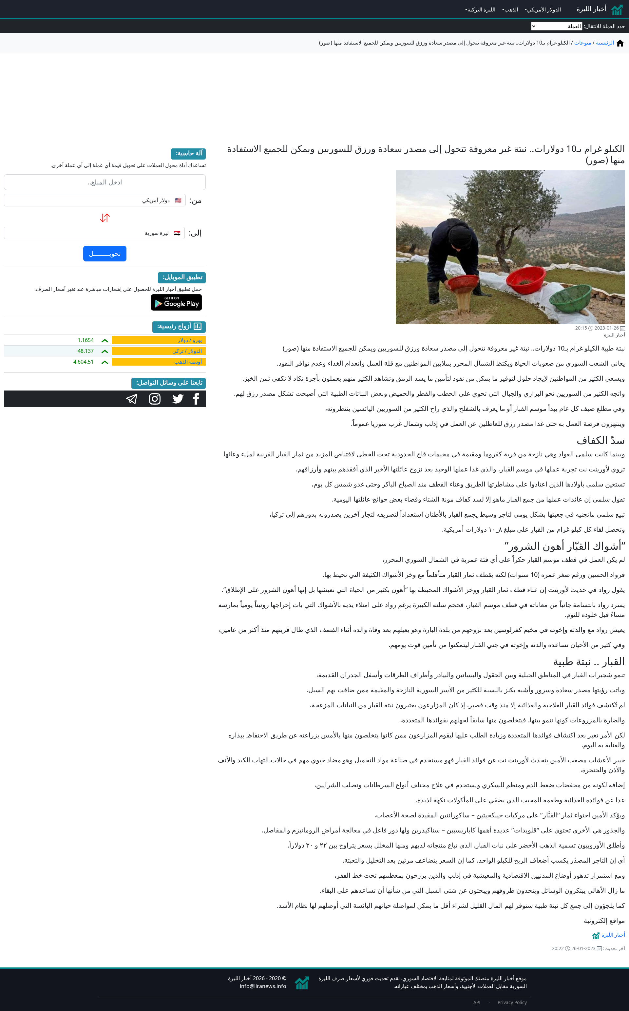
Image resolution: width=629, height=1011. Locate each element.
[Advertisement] (314, 94)
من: (196, 200)
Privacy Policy (512, 1002)
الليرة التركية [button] (481, 9)
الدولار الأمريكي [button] (544, 9)
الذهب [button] (511, 9)
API (477, 1002)
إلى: (195, 233)
